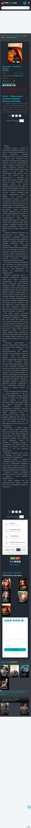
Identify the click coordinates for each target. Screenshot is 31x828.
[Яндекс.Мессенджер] (8, 85)
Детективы (5, 70)
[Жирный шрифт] (5, 621)
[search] (27, 7)
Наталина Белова (19, 73)
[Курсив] (8, 621)
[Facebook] (11, 562)
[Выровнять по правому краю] (19, 621)
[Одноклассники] (10, 85)
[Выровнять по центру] (16, 621)
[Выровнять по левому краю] (14, 621)
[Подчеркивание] (11, 621)
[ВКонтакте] (6, 85)
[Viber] (12, 85)
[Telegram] (3, 85)
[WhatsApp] (14, 85)
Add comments (15, 649)
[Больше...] (22, 621)
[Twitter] (15, 562)
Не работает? (16, 565)
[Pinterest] (13, 562)
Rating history (17, 552)
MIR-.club (11, 3)
